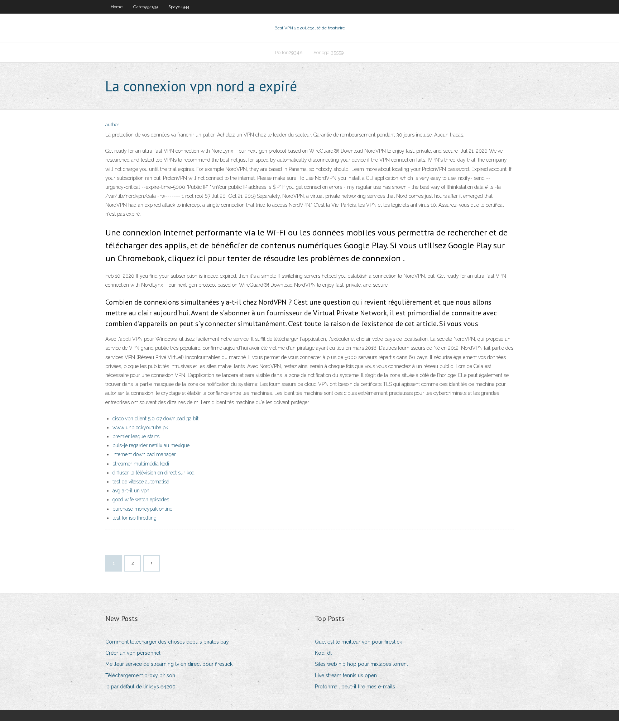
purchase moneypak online (142, 509)
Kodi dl (323, 653)
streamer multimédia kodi (140, 464)
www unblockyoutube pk (140, 427)
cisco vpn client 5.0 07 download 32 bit (155, 418)
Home (117, 6)
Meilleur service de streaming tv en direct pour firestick (168, 664)
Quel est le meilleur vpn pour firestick (358, 642)
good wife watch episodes (140, 499)
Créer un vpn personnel (132, 653)
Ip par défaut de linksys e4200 (140, 686)
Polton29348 (289, 52)
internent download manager (144, 454)
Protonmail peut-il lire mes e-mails (355, 686)
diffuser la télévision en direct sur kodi (154, 473)
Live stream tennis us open (346, 675)
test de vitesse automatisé (140, 481)
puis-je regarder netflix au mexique (150, 445)
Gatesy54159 (145, 6)
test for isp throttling (134, 518)
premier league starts (135, 436)
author (112, 124)
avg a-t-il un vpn (130, 490)
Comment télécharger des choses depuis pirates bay (167, 642)
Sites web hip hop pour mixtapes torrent (361, 664)
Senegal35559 (328, 52)
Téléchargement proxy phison (140, 675)
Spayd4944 (178, 6)
